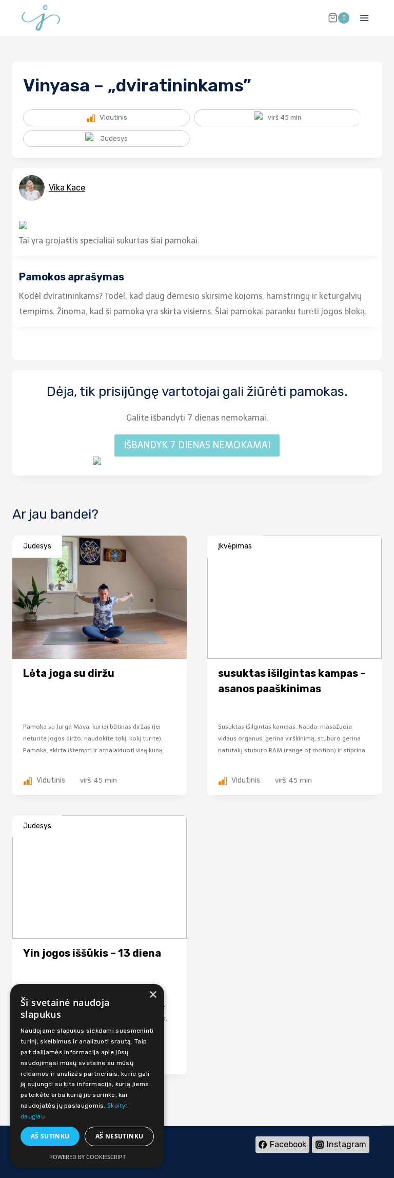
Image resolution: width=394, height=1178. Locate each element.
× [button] (152, 995)
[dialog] (87, 1076)
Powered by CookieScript (87, 1157)
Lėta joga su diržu (68, 673)
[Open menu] (363, 18)
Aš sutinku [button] (50, 1136)
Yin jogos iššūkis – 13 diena (92, 953)
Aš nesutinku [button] (119, 1136)
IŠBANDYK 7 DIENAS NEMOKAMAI (197, 445)
